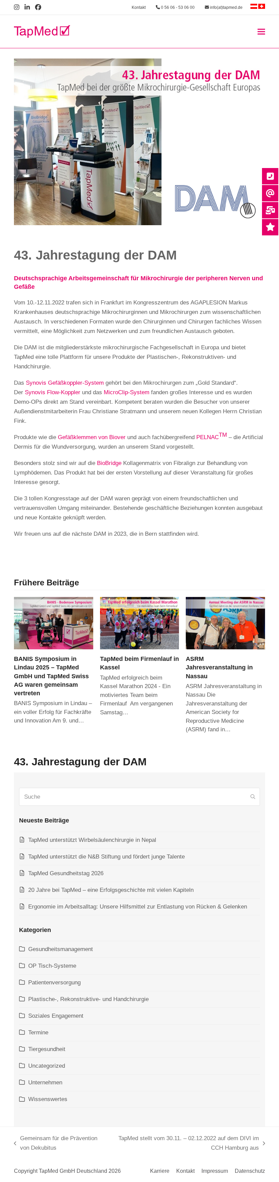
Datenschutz (250, 1171)
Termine (38, 1032)
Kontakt (139, 7)
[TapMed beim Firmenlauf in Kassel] (139, 623)
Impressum (214, 1171)
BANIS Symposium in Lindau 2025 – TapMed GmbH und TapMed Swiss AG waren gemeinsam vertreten (51, 676)
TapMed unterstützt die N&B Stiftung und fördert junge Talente (106, 856)
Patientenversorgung (54, 982)
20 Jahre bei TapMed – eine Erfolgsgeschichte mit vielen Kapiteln (111, 890)
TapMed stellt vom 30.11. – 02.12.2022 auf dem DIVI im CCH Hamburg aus (186, 1144)
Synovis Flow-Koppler (52, 392)
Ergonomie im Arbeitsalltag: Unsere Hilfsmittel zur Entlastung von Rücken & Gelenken (137, 906)
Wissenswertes (47, 1099)
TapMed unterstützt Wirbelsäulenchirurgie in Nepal (92, 840)
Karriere (159, 1171)
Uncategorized (46, 1066)
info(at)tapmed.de (226, 7)
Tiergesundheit (46, 1049)
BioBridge (109, 463)
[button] (261, 31)
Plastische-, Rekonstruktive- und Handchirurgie (88, 999)
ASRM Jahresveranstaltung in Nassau (219, 667)
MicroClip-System (126, 392)
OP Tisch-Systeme (52, 966)
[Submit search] (252, 797)
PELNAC (211, 436)
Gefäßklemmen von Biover (92, 437)
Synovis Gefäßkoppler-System (65, 383)
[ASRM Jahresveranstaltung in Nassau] (225, 623)
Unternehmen (45, 1082)
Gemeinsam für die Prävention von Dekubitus (55, 1144)
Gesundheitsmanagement (60, 949)
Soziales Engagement (55, 1016)
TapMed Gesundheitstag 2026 (65, 873)
